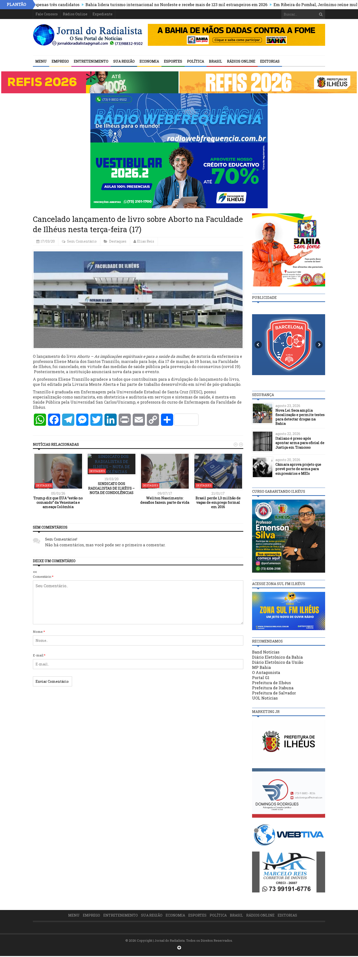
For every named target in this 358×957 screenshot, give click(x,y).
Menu (41, 61)
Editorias (270, 61)
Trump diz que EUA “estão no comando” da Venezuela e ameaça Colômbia (58, 502)
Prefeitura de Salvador (274, 692)
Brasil (215, 61)
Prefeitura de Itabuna (272, 687)
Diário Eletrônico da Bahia (277, 657)
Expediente (103, 14)
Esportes (173, 61)
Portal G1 (260, 677)
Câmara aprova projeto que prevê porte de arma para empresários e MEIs (298, 468)
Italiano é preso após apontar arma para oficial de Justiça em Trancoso (299, 442)
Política (195, 61)
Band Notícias (265, 651)
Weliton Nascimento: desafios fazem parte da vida (164, 500)
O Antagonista (266, 672)
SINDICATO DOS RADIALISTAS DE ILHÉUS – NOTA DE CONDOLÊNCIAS (111, 488)
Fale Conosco (47, 14)
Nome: (39, 631)
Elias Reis (145, 241)
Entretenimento (91, 61)
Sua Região (124, 61)
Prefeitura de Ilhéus (271, 682)
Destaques (117, 241)
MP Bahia (261, 667)
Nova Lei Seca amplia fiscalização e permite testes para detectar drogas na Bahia (300, 417)
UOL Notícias (265, 698)
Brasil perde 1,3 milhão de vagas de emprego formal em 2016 (218, 502)
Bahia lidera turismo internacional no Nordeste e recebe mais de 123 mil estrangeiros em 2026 (144, 4)
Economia (149, 61)
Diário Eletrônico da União (277, 662)
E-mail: (39, 655)
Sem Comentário (82, 241)
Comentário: (43, 576)
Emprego (60, 61)
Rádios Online (75, 14)
